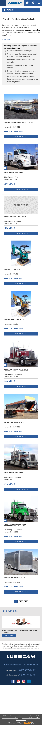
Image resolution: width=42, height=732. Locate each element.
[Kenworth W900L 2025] (21, 354)
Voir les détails (21, 137)
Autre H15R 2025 (12, 269)
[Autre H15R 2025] (21, 253)
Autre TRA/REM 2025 (14, 577)
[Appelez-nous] (39, 3)
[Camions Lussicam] (15, 3)
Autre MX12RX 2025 (14, 319)
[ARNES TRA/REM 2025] (21, 406)
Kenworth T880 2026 (15, 216)
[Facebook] (13, 681)
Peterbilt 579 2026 (13, 172)
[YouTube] (18, 681)
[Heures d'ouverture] (27, 3)
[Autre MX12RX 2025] (21, 304)
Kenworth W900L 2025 (16, 370)
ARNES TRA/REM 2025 (14, 422)
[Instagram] (23, 681)
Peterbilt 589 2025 (13, 472)
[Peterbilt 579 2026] (21, 157)
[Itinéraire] (33, 3)
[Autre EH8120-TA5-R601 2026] (21, 106)
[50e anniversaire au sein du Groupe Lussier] (21, 622)
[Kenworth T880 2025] (21, 509)
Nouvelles (10, 611)
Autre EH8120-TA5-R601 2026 (18, 122)
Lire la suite (6, 39)
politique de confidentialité (10, 718)
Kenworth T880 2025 (15, 525)
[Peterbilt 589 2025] (21, 457)
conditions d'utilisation (29, 718)
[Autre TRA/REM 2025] (21, 562)
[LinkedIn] (29, 681)
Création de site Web (14, 723)
